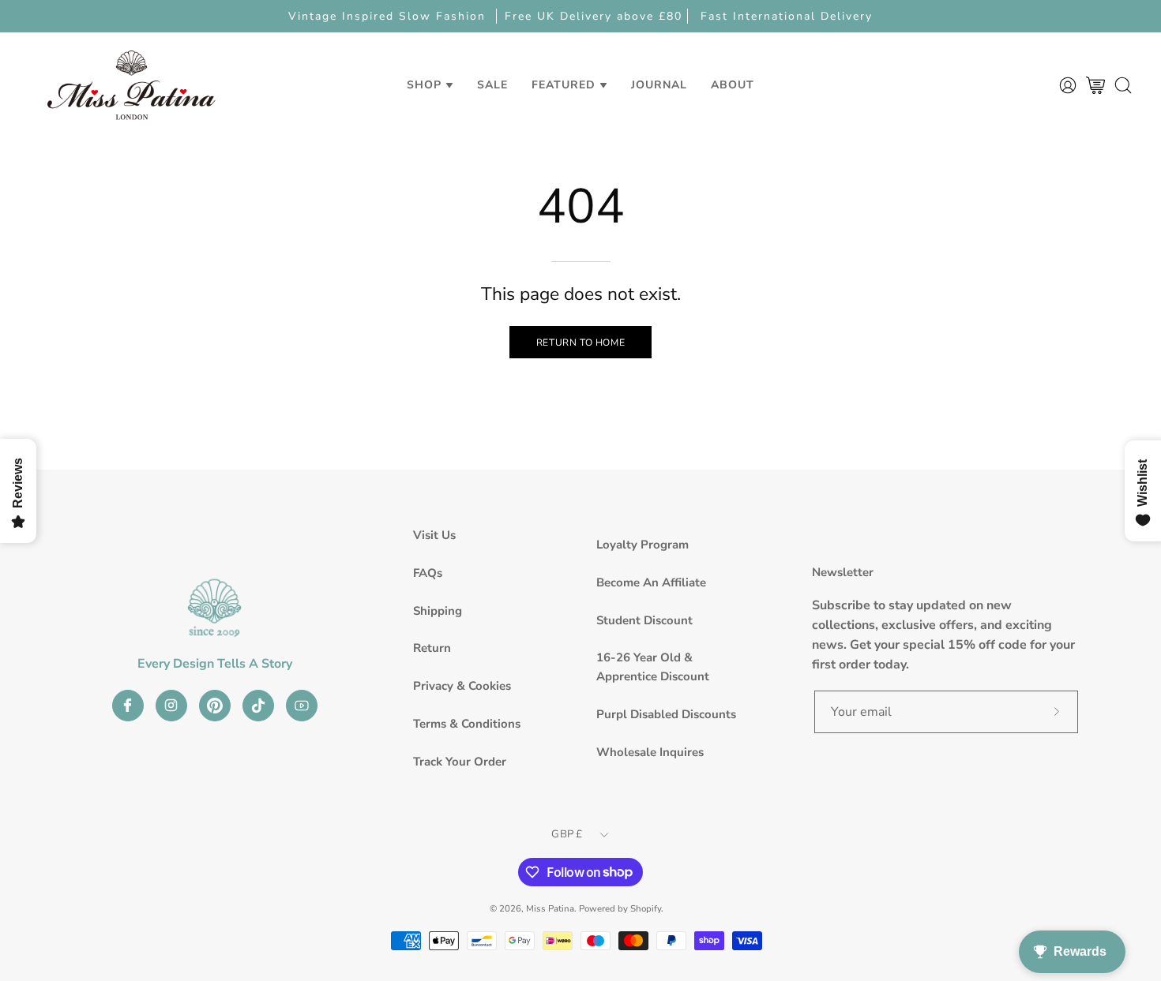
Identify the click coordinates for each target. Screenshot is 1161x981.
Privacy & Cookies (462, 686)
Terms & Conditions (466, 724)
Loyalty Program (642, 544)
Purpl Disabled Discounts (666, 714)
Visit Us (434, 535)
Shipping (437, 611)
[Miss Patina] (131, 84)
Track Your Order (459, 761)
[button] (492, 84)
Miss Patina (550, 908)
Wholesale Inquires (650, 752)
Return (432, 648)
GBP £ (566, 834)
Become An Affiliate (651, 582)
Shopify (645, 908)
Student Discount (644, 620)
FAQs (427, 573)
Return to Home (580, 342)
